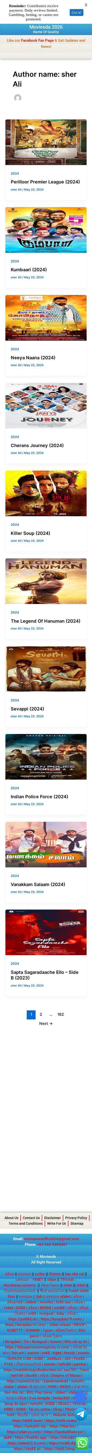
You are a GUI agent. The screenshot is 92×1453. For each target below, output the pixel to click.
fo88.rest (63, 1302)
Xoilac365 (61, 1398)
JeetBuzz (54, 1358)
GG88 (20, 1308)
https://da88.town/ (27, 1420)
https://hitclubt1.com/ (68, 1437)
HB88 (8, 1409)
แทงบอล (26, 1274)
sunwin (33, 1353)
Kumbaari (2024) (29, 269)
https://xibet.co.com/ (24, 1432)
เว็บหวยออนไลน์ (28, 1364)
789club (67, 1279)
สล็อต (9, 1274)
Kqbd (57, 1353)
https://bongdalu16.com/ (25, 1325)
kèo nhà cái (74, 1274)
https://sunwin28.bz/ (24, 1381)
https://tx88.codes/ (62, 1420)
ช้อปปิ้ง (22, 1415)
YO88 (52, 1387)
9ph (39, 1296)
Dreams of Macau (66, 1375)
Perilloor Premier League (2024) (45, 181)
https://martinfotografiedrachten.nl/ (32, 1370)
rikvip (57, 1409)
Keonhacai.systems (20, 1285)
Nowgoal (39, 1341)
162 (60, 1014)
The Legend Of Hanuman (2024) (45, 621)
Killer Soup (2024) (30, 533)
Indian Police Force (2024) (39, 796)
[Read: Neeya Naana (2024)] (45, 317)
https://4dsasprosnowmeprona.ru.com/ (37, 1347)
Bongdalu (13, 1341)
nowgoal (46, 1313)
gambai (80, 1364)
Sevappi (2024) (27, 708)
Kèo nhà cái (14, 1392)
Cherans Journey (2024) (37, 445)
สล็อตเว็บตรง (65, 1330)
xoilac (41, 1274)
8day (60, 1313)
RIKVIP (79, 1325)
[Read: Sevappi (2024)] (45, 669)
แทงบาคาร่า (40, 1415)
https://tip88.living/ (60, 1449)
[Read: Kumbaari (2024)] (45, 230)
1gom (48, 1330)
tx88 (10, 1415)
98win (70, 1409)
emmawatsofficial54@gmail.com (51, 1239)
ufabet (9, 1387)
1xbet (8, 1308)
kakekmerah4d (56, 1381)
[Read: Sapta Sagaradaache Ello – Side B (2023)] (45, 932)
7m (26, 1341)
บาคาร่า (80, 1387)
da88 (8, 1437)
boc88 (31, 1375)
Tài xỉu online (39, 1409)
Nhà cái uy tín (76, 1341)
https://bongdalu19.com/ (61, 1319)
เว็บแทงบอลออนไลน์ (19, 1291)
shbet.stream (60, 1325)
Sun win (18, 1353)
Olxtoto (56, 1274)
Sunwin (56, 1341)
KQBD (38, 1358)
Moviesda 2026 (46, 27)
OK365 (65, 1387)
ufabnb (31, 1302)
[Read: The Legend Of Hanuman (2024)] (45, 581)
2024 (15, 173)
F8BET (38, 1279)
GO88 (21, 1409)
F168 (8, 1364)
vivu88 (59, 1308)
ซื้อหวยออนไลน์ (52, 1291)
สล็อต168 (15, 1302)
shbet (51, 1279)
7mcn (84, 1370)
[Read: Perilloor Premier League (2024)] (45, 142)
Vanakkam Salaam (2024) (38, 884)
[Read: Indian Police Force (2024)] (45, 756)
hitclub (69, 1353)
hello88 (64, 1364)
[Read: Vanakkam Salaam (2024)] (45, 844)
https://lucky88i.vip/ (30, 1426)
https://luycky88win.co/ (64, 1432)
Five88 (79, 1358)
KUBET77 (15, 1330)
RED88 (45, 1308)
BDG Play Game (39, 1392)
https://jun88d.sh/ (23, 1319)
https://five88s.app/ (31, 1437)
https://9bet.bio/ (63, 1426)
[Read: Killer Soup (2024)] (45, 493)
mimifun (46, 1302)
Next (46, 1023)
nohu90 (77, 1381)
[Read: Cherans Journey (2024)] (45, 405)
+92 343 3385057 (52, 1244)
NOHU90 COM (19, 1358)
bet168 (17, 1375)
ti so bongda (39, 1398)
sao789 (70, 1370)
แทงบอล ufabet (58, 1296)
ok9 (68, 1358)
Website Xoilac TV (68, 1415)
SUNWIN (33, 1330)
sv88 (46, 1353)
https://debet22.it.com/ (27, 1443)
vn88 (32, 1313)
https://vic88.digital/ (65, 1443)
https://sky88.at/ (27, 1449)
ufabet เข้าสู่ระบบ (31, 1387)
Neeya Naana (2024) (33, 357)
